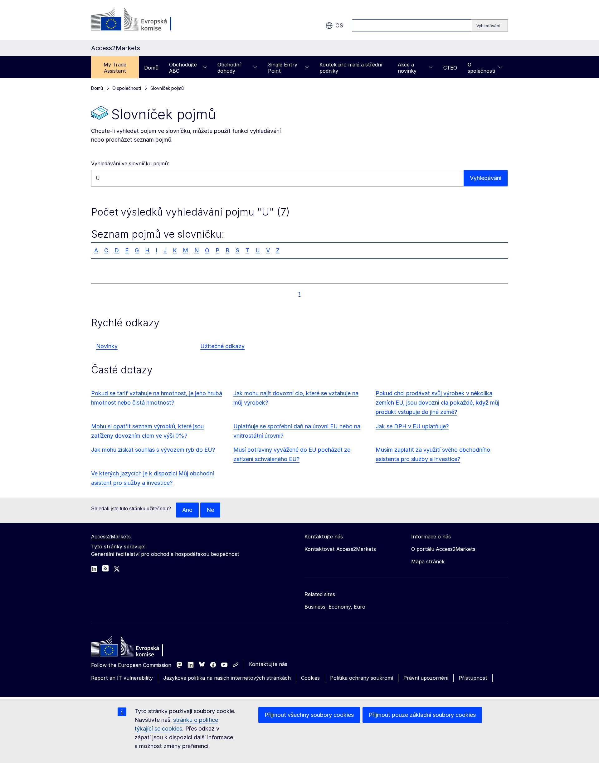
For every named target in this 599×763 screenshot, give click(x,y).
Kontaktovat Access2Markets (340, 549)
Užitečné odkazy (222, 346)
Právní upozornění (425, 678)
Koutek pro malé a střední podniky (350, 67)
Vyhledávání (485, 178)
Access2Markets (111, 536)
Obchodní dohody (229, 67)
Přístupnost (473, 678)
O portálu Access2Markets (443, 549)
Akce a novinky (407, 67)
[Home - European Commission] (136, 648)
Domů (151, 68)
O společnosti (481, 67)
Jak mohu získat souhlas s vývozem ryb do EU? (153, 449)
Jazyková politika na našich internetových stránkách (227, 678)
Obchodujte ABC (183, 67)
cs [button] (339, 25)
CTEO (450, 68)
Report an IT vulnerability (122, 678)
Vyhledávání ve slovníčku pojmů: (130, 163)
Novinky (107, 346)
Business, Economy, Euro (334, 607)
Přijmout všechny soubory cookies (309, 715)
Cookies (310, 678)
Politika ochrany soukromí (361, 678)
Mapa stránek (428, 561)
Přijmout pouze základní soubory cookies (422, 715)
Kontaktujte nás (268, 664)
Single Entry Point (282, 67)
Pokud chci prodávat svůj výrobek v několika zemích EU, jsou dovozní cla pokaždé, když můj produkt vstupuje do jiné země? (437, 402)
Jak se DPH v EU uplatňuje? (412, 426)
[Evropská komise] (141, 19)
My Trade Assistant (115, 67)
